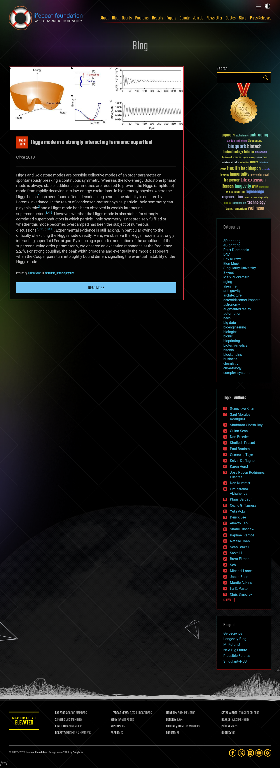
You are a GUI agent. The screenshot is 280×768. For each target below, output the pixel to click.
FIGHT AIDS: (62, 726)
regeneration (232, 197)
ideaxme (224, 175)
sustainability (239, 203)
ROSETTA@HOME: (65, 733)
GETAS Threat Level (24, 722)
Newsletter (214, 18)
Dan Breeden (240, 437)
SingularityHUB (235, 661)
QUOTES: (226, 733)
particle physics (65, 273)
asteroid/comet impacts (241, 300)
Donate (185, 18)
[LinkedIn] (250, 753)
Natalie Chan (240, 541)
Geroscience (232, 633)
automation (232, 313)
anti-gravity (232, 291)
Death (265, 158)
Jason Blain (239, 577)
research (248, 197)
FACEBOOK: (61, 713)
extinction (244, 162)
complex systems (236, 373)
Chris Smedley (241, 594)
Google (223, 169)
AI (234, 136)
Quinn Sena (34, 273)
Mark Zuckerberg (236, 277)
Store (243, 18)
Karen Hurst (239, 466)
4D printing (231, 245)
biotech (254, 147)
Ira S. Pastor (239, 588)
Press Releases (260, 18)
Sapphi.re (78, 752)
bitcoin (249, 152)
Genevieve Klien (242, 409)
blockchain (261, 152)
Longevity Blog (234, 639)
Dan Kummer (240, 483)
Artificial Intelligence (237, 141)
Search (265, 77)
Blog (115, 18)
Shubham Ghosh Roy (246, 425)
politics (229, 192)
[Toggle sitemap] (258, 6)
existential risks (230, 162)
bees (227, 318)
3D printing (231, 241)
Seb (233, 565)
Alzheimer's (242, 136)
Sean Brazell (239, 547)
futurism (263, 162)
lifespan (227, 186)
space (227, 203)
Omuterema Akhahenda (239, 491)
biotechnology (233, 152)
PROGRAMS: (228, 726)
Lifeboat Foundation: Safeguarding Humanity (46, 18)
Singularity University (239, 268)
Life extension (253, 180)
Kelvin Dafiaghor (243, 461)
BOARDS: (226, 720)
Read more (96, 288)
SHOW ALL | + (230, 600)
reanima (239, 192)
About (104, 18)
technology (256, 202)
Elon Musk (231, 264)
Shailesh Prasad (242, 443)
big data (229, 323)
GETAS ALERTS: (229, 713)
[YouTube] (259, 753)
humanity (266, 169)
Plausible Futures (236, 656)
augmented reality (237, 309)
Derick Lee (238, 517)
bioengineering (234, 327)
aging (226, 135)
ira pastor (232, 180)
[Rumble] (267, 753)
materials (50, 273)
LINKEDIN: (171, 713)
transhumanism (236, 209)
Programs (142, 18)
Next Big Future (235, 650)
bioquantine (255, 141)
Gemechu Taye (241, 455)
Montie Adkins (241, 583)
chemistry (230, 363)
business (230, 359)
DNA (226, 254)
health (233, 168)
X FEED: (59, 720)
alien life (229, 286)
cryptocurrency (249, 157)
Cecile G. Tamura (243, 505)
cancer (237, 157)
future (254, 162)
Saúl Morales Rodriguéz (240, 416)
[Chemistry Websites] (244, 104)
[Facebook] (232, 753)
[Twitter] (241, 753)
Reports (157, 18)
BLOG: (113, 720)
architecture (232, 295)
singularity (263, 197)
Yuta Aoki (237, 511)
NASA (255, 187)
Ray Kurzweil (233, 259)
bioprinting (231, 341)
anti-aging (259, 135)
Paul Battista (240, 449)
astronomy (231, 304)
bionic (228, 336)
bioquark (237, 146)
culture (259, 158)
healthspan (251, 168)
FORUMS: (171, 733)
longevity (243, 186)
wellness (256, 208)
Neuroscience (264, 187)
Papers (171, 18)
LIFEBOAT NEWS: (119, 713)
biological (230, 332)
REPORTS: (115, 726)
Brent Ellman (240, 559)
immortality (239, 174)
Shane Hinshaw (242, 529)
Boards (127, 18)
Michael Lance (241, 571)
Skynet (228, 273)
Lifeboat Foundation (36, 752)
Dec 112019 (22, 143)
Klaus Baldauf (241, 499)
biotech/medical (235, 345)
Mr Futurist (231, 644)
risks (255, 197)
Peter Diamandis (236, 250)
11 (52, 229)
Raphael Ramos (242, 535)
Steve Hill (237, 553)
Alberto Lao (239, 523)
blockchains (232, 355)
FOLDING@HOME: (176, 726)
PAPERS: (115, 733)
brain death (227, 157)
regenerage (255, 191)
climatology (232, 368)
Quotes (231, 18)
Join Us (198, 18)
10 (48, 229)
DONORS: (171, 720)
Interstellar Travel (259, 175)
